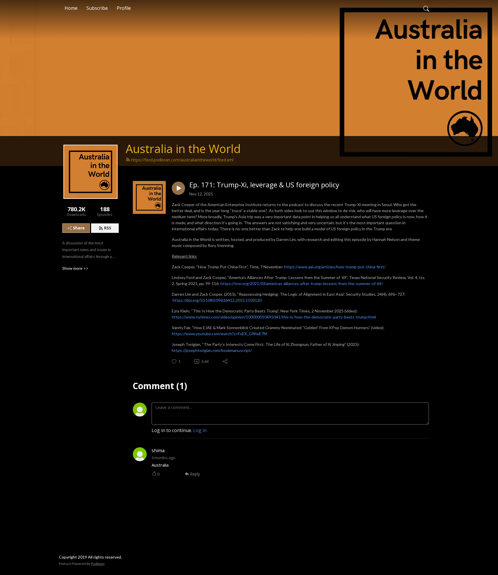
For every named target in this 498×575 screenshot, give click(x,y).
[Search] (426, 8)
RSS (107, 228)
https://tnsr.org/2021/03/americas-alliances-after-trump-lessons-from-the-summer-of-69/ (301, 283)
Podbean (98, 563)
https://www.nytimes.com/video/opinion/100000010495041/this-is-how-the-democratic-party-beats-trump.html (274, 316)
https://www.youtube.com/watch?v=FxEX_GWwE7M (219, 333)
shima (158, 450)
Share (79, 228)
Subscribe (97, 8)
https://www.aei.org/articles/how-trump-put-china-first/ (335, 266)
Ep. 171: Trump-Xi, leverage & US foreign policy (264, 185)
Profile (124, 8)
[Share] (225, 361)
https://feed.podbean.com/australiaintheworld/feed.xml (182, 160)
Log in (200, 430)
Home (71, 8)
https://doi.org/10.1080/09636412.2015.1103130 (217, 300)
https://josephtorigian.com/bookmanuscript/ (212, 350)
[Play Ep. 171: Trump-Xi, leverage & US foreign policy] (178, 188)
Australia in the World (183, 149)
